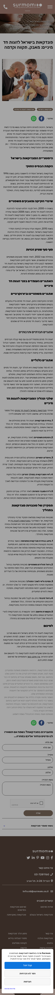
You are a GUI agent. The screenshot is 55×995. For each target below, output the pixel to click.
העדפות (27, 981)
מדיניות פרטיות (10, 988)
